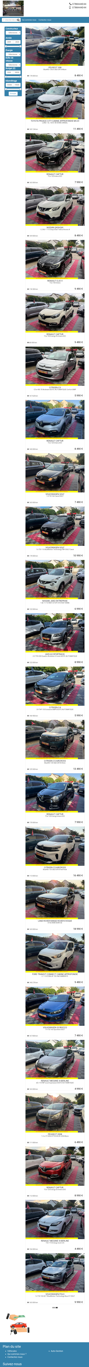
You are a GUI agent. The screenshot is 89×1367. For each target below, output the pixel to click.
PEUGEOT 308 (55, 67)
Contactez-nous (45, 20)
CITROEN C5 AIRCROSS (55, 761)
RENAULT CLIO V (55, 281)
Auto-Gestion (57, 1351)
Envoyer (13, 93)
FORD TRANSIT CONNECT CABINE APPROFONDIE (55, 974)
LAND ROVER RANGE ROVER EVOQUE (55, 921)
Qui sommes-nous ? (16, 1354)
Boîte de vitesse (9, 59)
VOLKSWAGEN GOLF (55, 494)
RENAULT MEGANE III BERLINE (55, 1081)
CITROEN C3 (55, 387)
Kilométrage (11, 81)
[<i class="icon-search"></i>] (18, 20)
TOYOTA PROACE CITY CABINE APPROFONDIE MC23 (55, 121)
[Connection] (4, 20)
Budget (10, 68)
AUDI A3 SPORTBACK (55, 654)
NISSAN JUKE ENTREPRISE (55, 601)
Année (9, 38)
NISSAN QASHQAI (55, 227)
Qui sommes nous (29, 20)
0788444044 (79, 4)
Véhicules (12, 1351)
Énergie (9, 50)
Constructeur (12, 28)
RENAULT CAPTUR (55, 174)
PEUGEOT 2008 (55, 1134)
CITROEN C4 (55, 707)
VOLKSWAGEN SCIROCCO (55, 1027)
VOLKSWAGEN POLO (55, 1294)
